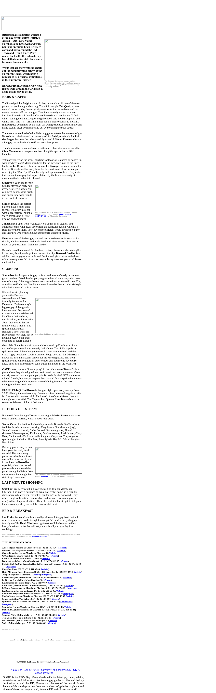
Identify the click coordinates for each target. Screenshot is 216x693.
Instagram (11, 566)
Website (53, 553)
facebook (62, 547)
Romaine (44, 476)
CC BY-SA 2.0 (40, 216)
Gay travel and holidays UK (56, 669)
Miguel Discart (65, 214)
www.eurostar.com (39, 536)
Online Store (66, 601)
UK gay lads (15, 669)
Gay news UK (31, 669)
